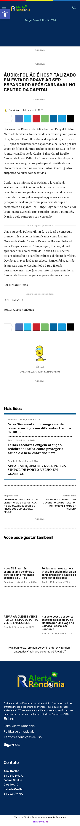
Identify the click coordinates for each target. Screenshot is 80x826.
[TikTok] (17, 753)
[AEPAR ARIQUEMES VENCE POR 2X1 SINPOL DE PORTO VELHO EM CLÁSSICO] (21, 601)
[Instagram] (12, 753)
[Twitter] (27, 118)
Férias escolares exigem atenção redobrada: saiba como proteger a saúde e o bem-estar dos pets (35, 449)
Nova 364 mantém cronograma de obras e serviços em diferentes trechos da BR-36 (39, 428)
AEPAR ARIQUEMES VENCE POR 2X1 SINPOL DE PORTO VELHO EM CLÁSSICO (38, 469)
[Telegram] (62, 118)
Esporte (11, 461)
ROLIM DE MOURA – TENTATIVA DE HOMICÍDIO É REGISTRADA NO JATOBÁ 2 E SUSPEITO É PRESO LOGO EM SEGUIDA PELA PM (21, 505)
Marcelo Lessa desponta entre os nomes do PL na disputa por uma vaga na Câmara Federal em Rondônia (57, 623)
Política (45, 633)
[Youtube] (23, 753)
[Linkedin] (53, 118)
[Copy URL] (70, 118)
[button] (5, 14)
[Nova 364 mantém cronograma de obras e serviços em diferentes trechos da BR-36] (21, 553)
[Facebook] (19, 118)
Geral (10, 440)
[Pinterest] (36, 118)
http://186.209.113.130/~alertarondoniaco (40, 372)
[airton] (6, 110)
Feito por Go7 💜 (40, 822)
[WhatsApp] (45, 118)
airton (16, 110)
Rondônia (12, 420)
